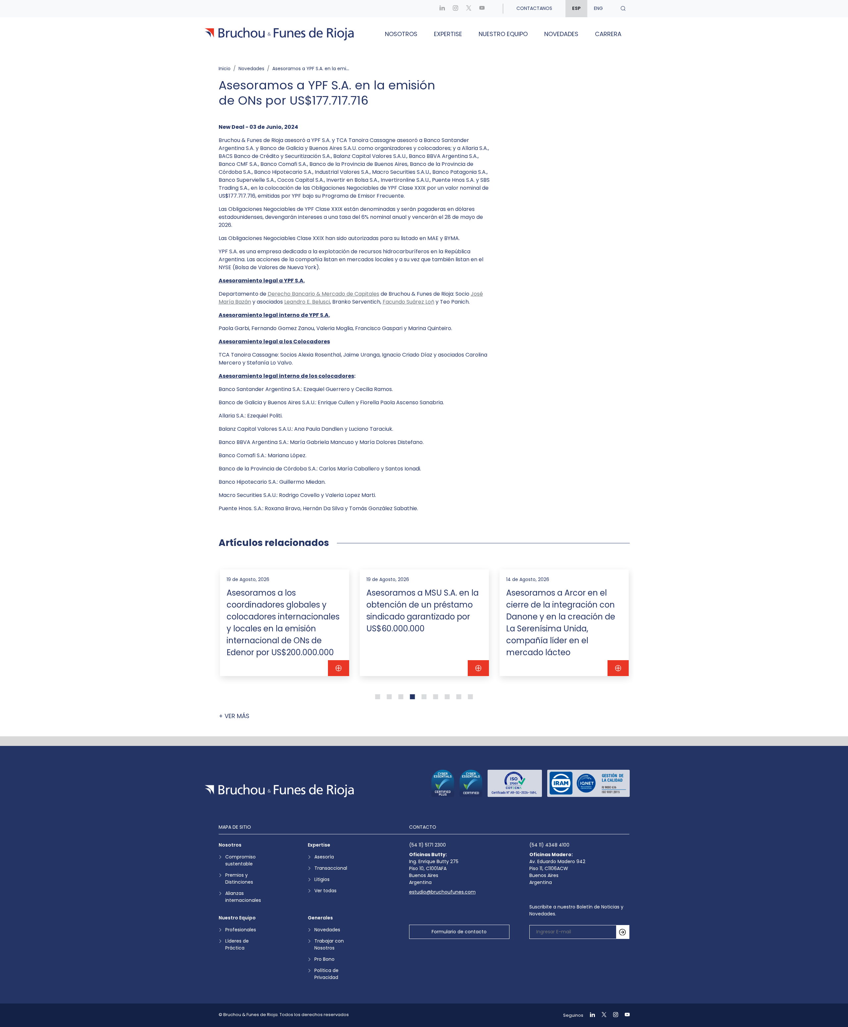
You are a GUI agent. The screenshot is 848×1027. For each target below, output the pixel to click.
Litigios (322, 879)
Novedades (561, 34)
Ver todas (325, 890)
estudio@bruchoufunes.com (442, 892)
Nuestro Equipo (503, 34)
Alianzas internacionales (243, 897)
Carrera (608, 34)
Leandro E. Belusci (307, 302)
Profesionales (240, 929)
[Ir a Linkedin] (442, 8)
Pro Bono (324, 959)
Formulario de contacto (459, 931)
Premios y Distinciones (239, 878)
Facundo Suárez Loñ (408, 302)
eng (598, 8)
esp (576, 8)
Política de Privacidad (326, 974)
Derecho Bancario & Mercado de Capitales (323, 294)
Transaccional (330, 868)
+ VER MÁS (234, 716)
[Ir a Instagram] (455, 8)
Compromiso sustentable (240, 860)
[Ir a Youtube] (482, 8)
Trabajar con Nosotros (329, 944)
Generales (320, 917)
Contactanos (534, 8)
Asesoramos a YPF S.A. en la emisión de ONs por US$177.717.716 (344, 68)
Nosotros (401, 34)
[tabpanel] (284, 622)
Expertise (448, 34)
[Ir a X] (469, 8)
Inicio (225, 68)
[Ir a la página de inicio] (279, 790)
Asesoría (324, 857)
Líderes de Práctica (237, 944)
